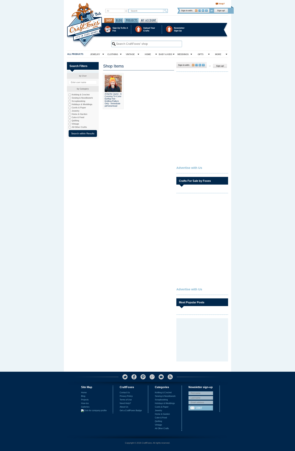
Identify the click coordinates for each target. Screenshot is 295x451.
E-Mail (161, 376)
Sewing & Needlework (165, 396)
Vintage (130, 54)
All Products (75, 54)
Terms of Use (126, 400)
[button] (147, 29)
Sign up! (221, 10)
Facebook (199, 10)
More (218, 54)
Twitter (203, 10)
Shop (109, 20)
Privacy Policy (126, 396)
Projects (85, 400)
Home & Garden (162, 414)
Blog (83, 396)
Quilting (158, 421)
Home (148, 54)
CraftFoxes (196, 10)
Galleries (85, 407)
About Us (124, 407)
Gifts (200, 54)
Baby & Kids (165, 54)
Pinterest (143, 376)
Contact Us (125, 392)
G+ (152, 376)
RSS (170, 376)
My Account (148, 20)
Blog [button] (119, 20)
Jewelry (95, 54)
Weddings (183, 54)
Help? (222, 4)
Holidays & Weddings (165, 403)
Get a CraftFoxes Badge (131, 410)
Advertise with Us (189, 168)
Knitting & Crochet (163, 392)
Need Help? (125, 403)
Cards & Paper (161, 407)
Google (206, 10)
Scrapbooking (161, 400)
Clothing (112, 54)
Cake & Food (161, 417)
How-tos (85, 403)
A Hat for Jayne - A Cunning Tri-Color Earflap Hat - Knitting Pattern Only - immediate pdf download (113, 99)
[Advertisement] (202, 96)
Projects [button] (131, 20)
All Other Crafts (162, 428)
